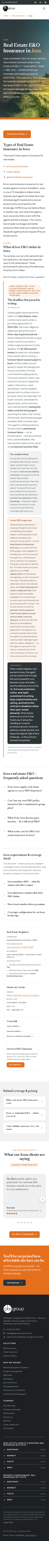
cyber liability (13, 171)
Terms (12, 1535)
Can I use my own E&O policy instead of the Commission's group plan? (26, 804)
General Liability (10, 1356)
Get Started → (15, 1064)
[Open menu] (44, 8)
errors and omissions (17, 166)
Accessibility (19, 1535)
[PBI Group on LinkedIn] (35, 2)
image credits (8, 1522)
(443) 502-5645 (11, 2)
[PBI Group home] (9, 8)
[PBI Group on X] (45, 2)
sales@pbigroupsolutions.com (19, 1333)
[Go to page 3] (24, 1222)
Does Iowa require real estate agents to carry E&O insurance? (25, 789)
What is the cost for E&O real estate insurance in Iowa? (23, 833)
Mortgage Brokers (11, 1386)
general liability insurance (20, 177)
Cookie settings (30, 1535)
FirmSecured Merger (12, 1409)
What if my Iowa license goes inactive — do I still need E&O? (24, 820)
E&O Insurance (18, 15)
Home (5, 15)
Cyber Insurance (10, 1352)
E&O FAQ (7, 1421)
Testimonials (8, 1413)
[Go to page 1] (18, 1222)
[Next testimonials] (42, 1199)
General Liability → (15, 1031)
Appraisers (7, 1375)
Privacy (6, 1535)
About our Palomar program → (20, 1036)
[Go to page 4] (28, 1222)
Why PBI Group (9, 1405)
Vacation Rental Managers (14, 1394)
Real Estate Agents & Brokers (15, 1367)
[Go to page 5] (31, 1222)
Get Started (13, 1282)
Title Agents (8, 1379)
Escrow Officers (10, 1382)
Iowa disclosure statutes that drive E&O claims (25, 895)
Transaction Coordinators (14, 1390)
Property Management (12, 1371)
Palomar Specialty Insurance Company (23, 995)
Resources (8, 1417)
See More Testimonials (23, 1234)
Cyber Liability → (14, 1026)
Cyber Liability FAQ (11, 1424)
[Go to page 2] (21, 1222)
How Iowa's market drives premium (26, 904)
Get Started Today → (17, 134)
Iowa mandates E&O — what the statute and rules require (24, 883)
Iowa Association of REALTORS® (20, 947)
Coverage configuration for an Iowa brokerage (26, 914)
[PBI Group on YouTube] (40, 2)
